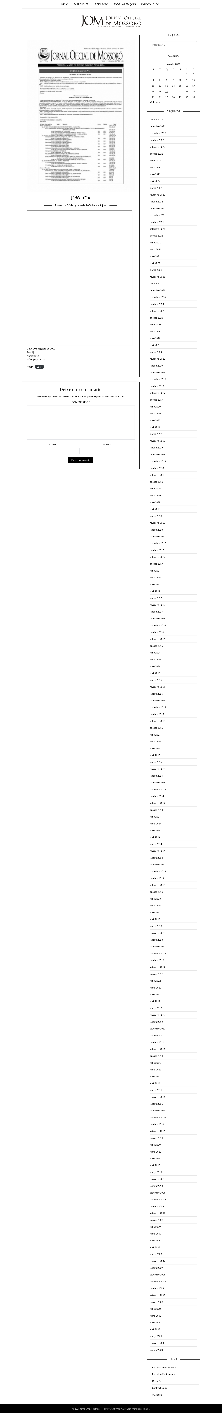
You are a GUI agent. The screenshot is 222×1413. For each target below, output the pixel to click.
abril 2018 (155, 509)
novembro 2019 (158, 379)
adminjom (100, 205)
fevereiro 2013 (157, 933)
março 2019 (156, 433)
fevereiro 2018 (157, 522)
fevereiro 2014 (157, 850)
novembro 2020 (158, 297)
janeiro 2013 (156, 939)
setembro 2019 (157, 393)
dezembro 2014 (158, 782)
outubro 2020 (157, 304)
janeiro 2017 (156, 611)
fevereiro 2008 (157, 1343)
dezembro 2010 (158, 1110)
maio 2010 (155, 1158)
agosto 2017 (156, 563)
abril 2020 (155, 345)
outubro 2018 (157, 468)
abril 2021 (155, 263)
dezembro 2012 (158, 946)
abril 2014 (155, 837)
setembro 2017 (157, 557)
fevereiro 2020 (157, 358)
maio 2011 (155, 1076)
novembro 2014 (158, 789)
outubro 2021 (157, 222)
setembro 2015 (157, 721)
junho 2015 (155, 741)
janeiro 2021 (156, 283)
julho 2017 (155, 570)
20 (166, 91)
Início (64, 4)
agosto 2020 (156, 317)
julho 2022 (155, 160)
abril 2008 (155, 1329)
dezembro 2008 (158, 1274)
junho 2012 (155, 987)
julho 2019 (155, 406)
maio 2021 (155, 256)
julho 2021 (155, 242)
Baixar (39, 367)
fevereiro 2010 (157, 1179)
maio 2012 (155, 994)
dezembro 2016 (158, 618)
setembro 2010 (157, 1131)
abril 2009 (155, 1247)
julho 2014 (155, 816)
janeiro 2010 (156, 1185)
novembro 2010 (158, 1117)
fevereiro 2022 (157, 194)
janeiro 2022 (156, 201)
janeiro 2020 (156, 365)
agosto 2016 (156, 645)
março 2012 (156, 1008)
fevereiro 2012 (157, 1015)
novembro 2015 (158, 707)
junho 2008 (155, 1315)
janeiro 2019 (156, 447)
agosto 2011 (156, 1055)
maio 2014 (155, 830)
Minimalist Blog (124, 1408)
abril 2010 (155, 1165)
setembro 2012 (157, 967)
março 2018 (156, 516)
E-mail (108, 444)
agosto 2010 (156, 1138)
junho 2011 (155, 1069)
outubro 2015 (157, 714)
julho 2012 (155, 980)
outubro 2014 (157, 796)
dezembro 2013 (158, 864)
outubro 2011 (157, 1042)
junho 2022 (155, 167)
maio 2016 (155, 666)
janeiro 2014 (156, 857)
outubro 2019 (157, 386)
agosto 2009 (156, 1220)
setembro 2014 (157, 803)
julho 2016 (155, 652)
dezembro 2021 (158, 208)
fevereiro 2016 (157, 686)
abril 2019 (155, 427)
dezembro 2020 (158, 290)
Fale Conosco (150, 4)
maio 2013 (155, 912)
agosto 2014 (156, 809)
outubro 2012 (157, 960)
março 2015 (156, 762)
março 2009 (156, 1254)
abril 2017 (155, 591)
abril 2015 (155, 755)
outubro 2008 (157, 1288)
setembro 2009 (157, 1213)
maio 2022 (155, 174)
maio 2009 (155, 1240)
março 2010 (156, 1172)
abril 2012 (155, 1001)
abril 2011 (155, 1083)
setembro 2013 (157, 885)
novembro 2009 (158, 1199)
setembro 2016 (157, 639)
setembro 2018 (157, 475)
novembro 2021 (158, 215)
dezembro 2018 (158, 454)
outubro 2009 (157, 1206)
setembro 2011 (157, 1049)
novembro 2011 (158, 1035)
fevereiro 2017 (157, 604)
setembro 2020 (157, 311)
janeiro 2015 (156, 775)
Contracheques (159, 1387)
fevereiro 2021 (157, 276)
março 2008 (156, 1336)
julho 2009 (155, 1226)
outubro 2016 (157, 632)
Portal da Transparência (164, 1367)
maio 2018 (155, 502)
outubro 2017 (157, 550)
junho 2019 (155, 413)
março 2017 (156, 598)
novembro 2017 (158, 543)
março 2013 (156, 926)
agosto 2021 (156, 235)
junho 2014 (155, 823)
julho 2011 (155, 1062)
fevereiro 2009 (157, 1261)
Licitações (157, 1381)
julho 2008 (155, 1308)
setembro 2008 (157, 1295)
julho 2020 (155, 324)
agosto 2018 (156, 481)
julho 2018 (155, 488)
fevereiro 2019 (157, 440)
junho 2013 (155, 905)
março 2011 (156, 1090)
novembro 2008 (158, 1281)
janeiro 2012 (156, 1021)
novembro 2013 (158, 871)
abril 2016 (155, 673)
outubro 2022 (157, 140)
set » (157, 102)
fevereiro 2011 (157, 1097)
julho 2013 (155, 898)
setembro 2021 (157, 228)
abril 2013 (155, 919)
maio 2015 (155, 748)
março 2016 (156, 680)
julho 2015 (155, 734)
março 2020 (156, 352)
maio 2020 (155, 338)
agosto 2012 (156, 974)
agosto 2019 (156, 399)
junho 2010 (155, 1151)
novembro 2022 (158, 133)
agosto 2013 (156, 891)
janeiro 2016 (156, 693)
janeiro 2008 (156, 1350)
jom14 (30, 366)
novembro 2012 (158, 953)
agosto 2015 (156, 727)
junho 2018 (155, 495)
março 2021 (156, 269)
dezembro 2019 (158, 372)
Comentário (81, 402)
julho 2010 (155, 1144)
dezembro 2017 (158, 536)
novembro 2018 (158, 461)
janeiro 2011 (156, 1103)
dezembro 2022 (158, 126)
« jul (152, 102)
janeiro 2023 (156, 119)
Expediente (81, 4)
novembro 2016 (158, 625)
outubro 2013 (157, 878)
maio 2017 (155, 584)
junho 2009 (155, 1233)
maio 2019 (155, 420)
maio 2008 (155, 1322)
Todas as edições (125, 4)
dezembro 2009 (158, 1192)
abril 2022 (155, 181)
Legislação (101, 4)
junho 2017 (155, 577)
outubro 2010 (157, 1124)
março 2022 (156, 187)
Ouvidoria (157, 1394)
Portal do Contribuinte (163, 1374)
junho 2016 (155, 659)
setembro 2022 (157, 147)
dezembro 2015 (158, 700)
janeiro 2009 (156, 1267)
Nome (53, 444)
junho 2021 (155, 249)
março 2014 (156, 844)
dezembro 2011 (158, 1028)
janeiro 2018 (156, 529)
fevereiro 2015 (157, 769)
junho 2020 (155, 331)
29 (180, 97)
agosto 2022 (156, 153)
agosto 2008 (156, 1302)
